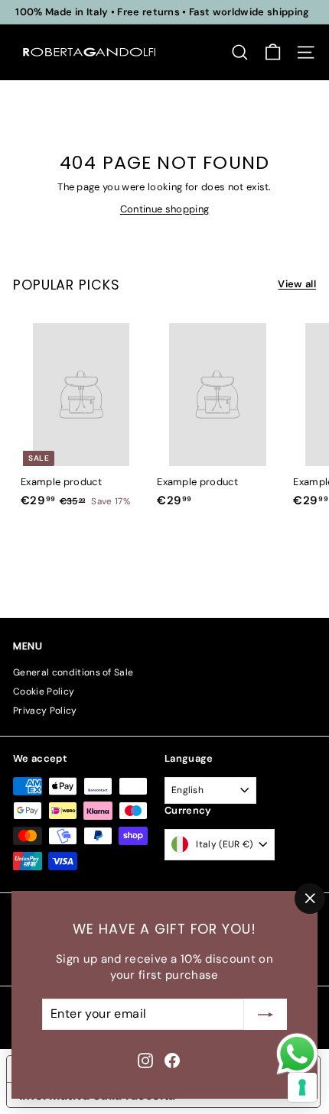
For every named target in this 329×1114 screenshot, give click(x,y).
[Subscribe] (265, 1014)
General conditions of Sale (73, 672)
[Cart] (273, 52)
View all (297, 283)
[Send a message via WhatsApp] (297, 1054)
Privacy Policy (45, 710)
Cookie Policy (43, 691)
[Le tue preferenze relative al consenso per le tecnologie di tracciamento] (302, 1087)
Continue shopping (165, 208)
